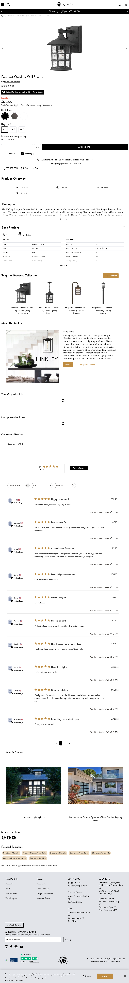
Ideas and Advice (43, 898)
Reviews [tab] (11, 444)
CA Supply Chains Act (114, 962)
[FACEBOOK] (11, 947)
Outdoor (11, 15)
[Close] (125, 976)
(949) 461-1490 (105, 893)
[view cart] (126, 4)
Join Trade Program (14, 925)
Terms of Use (103, 962)
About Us (9, 883)
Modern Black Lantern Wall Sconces (14, 858)
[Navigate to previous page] (56, 743)
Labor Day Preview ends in (56, 11)
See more (63, 219)
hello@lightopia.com (77, 885)
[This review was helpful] (111, 512)
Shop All (68, 364)
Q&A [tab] (20, 444)
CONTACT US (74, 879)
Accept (104, 976)
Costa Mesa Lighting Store (109, 882)
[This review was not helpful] (116, 512)
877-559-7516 (12, 168)
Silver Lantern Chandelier (11, 853)
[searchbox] (16, 485)
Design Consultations (45, 893)
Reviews (40, 879)
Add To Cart (85, 147)
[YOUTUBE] (21, 947)
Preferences (87, 976)
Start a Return (11, 893)
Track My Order (12, 879)
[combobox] (42, 485)
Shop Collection (110, 275)
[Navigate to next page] (69, 743)
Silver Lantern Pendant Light (101, 853)
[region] (64, 976)
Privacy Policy (95, 962)
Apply (16, 105)
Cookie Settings (43, 888)
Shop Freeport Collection (85, 364)
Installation (26, 235)
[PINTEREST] (16, 947)
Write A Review (78, 468)
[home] (64, 6)
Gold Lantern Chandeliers (38, 858)
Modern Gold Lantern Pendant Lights (34, 853)
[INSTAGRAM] (6, 947)
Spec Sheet (10, 234)
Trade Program (11, 898)
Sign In (24, 105)
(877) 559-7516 (74, 883)
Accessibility (41, 883)
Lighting (3, 15)
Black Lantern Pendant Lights (79, 853)
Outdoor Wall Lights (22, 15)
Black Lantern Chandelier (58, 853)
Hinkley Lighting (12, 81)
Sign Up (68, 939)
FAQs (8, 888)
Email (37, 168)
